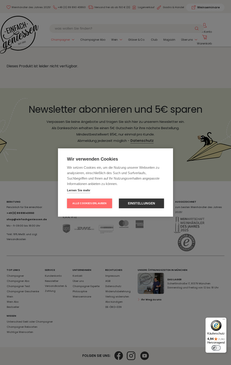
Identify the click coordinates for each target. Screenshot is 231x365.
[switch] (216, 348)
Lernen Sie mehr (78, 190)
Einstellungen (141, 203)
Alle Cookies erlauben (89, 203)
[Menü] (223, 320)
